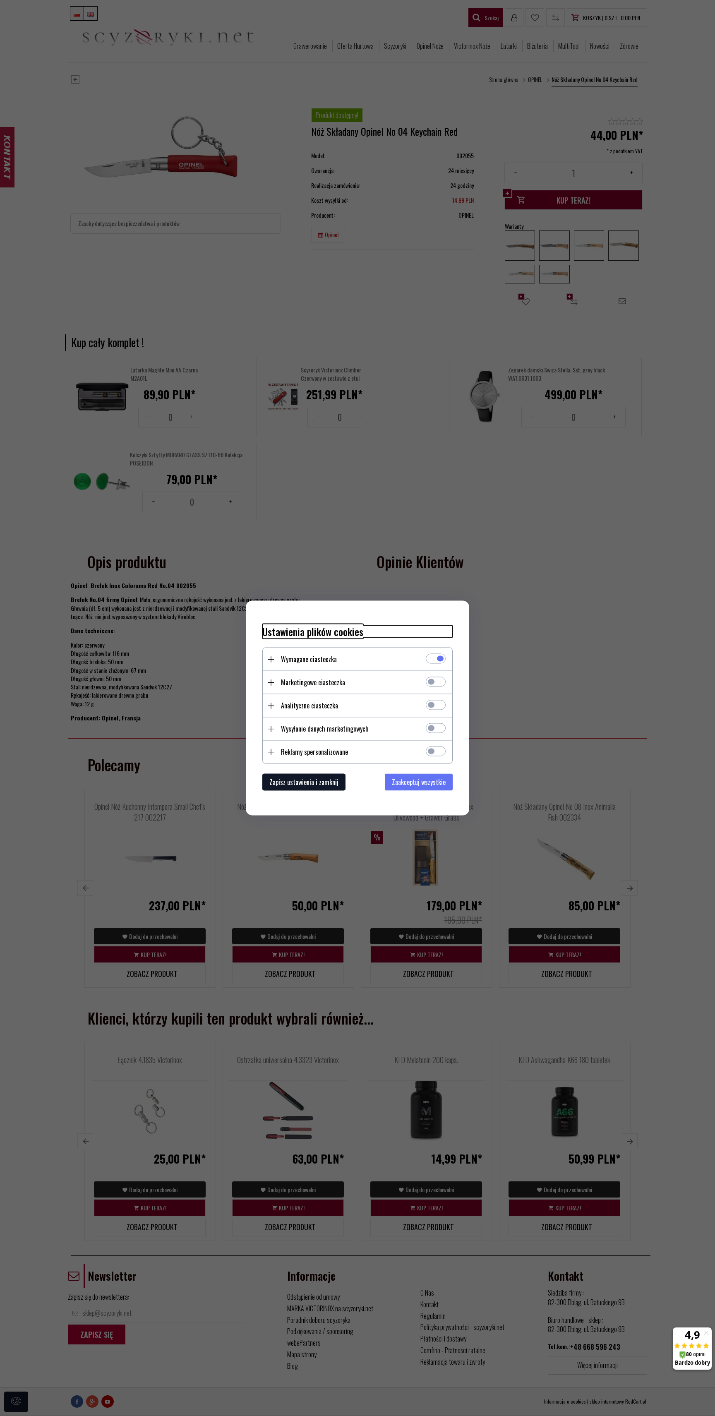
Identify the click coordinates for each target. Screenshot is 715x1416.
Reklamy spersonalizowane (314, 752)
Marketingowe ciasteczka (313, 682)
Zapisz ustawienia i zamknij (303, 782)
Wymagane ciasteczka (309, 659)
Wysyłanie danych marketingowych (325, 729)
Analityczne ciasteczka (309, 705)
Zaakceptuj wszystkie (419, 782)
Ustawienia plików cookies (312, 632)
